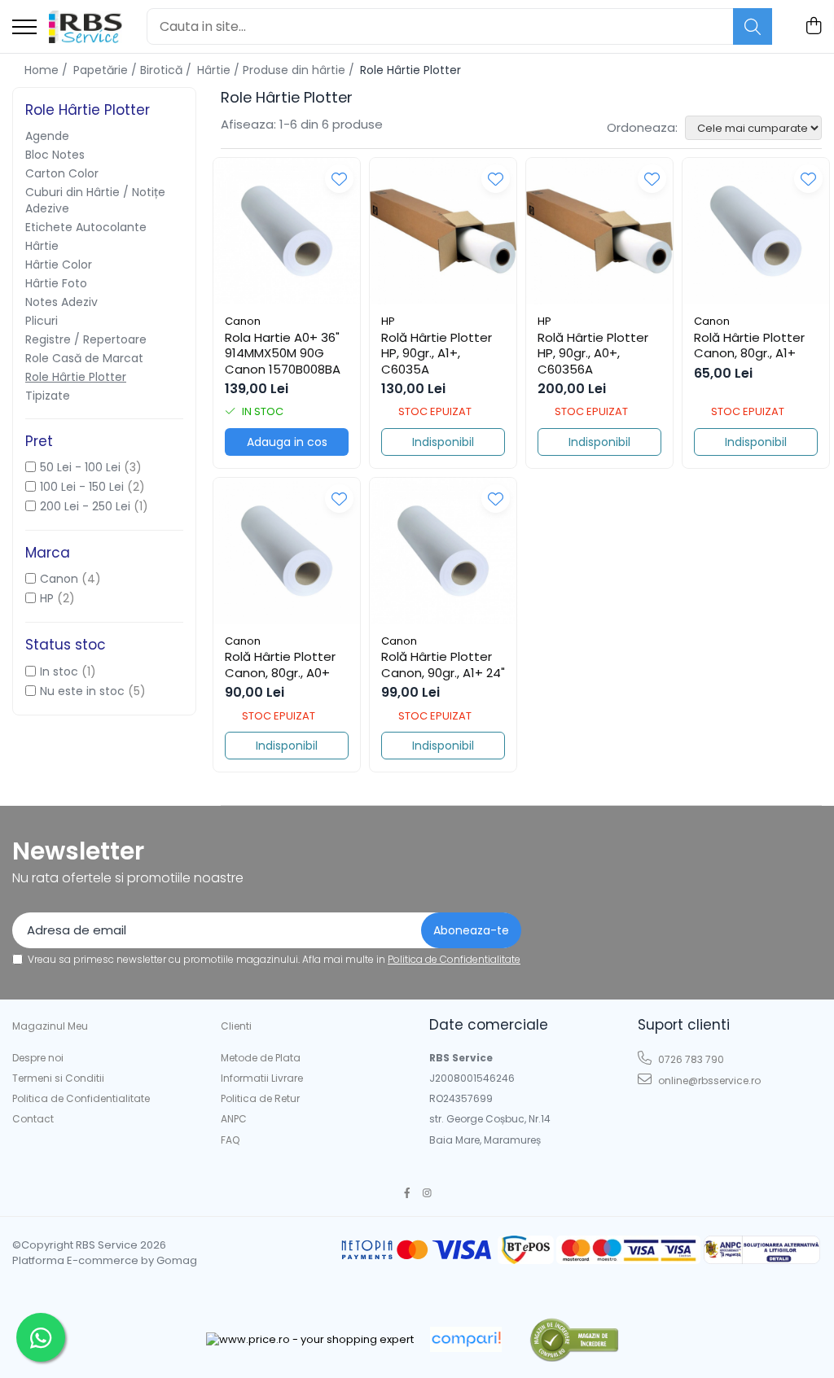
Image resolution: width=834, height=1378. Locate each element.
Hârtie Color (58, 264)
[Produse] (24, 28)
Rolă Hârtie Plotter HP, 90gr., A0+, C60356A (593, 354)
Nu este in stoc (82, 691)
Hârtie (42, 246)
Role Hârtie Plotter (75, 377)
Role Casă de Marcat (84, 358)
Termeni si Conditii (58, 1078)
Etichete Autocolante (86, 227)
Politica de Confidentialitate (454, 959)
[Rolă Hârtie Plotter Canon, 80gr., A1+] (756, 231)
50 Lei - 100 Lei (80, 467)
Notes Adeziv (61, 302)
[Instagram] (428, 1193)
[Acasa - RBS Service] (85, 27)
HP (47, 598)
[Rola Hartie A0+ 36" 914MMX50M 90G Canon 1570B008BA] (286, 231)
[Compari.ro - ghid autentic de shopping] (574, 1339)
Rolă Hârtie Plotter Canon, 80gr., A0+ (280, 664)
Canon (59, 579)
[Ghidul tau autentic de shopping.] (466, 1339)
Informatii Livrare (262, 1078)
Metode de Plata (261, 1058)
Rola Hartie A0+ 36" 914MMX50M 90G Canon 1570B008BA (282, 354)
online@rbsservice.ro (708, 1080)
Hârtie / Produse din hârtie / (277, 70)
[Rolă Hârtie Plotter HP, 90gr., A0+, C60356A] (599, 231)
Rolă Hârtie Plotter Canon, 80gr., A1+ (749, 345)
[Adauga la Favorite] (339, 178)
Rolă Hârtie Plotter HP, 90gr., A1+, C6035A (436, 354)
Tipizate (47, 395)
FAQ (230, 1140)
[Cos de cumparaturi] (813, 27)
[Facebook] (407, 1193)
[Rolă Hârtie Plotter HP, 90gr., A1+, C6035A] (443, 231)
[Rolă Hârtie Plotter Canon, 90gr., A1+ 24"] (443, 551)
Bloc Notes (55, 155)
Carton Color (62, 173)
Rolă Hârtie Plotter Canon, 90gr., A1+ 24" (443, 664)
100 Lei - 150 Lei (82, 487)
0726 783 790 (690, 1059)
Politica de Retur (260, 1098)
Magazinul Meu (50, 1026)
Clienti (236, 1026)
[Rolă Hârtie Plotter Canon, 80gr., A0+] (286, 551)
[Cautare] (752, 26)
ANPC (234, 1119)
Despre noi (38, 1058)
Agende (47, 136)
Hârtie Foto (56, 283)
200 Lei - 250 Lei (85, 506)
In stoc (59, 671)
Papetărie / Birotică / (134, 70)
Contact (33, 1119)
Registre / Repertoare (86, 339)
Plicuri (41, 321)
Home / (47, 70)
